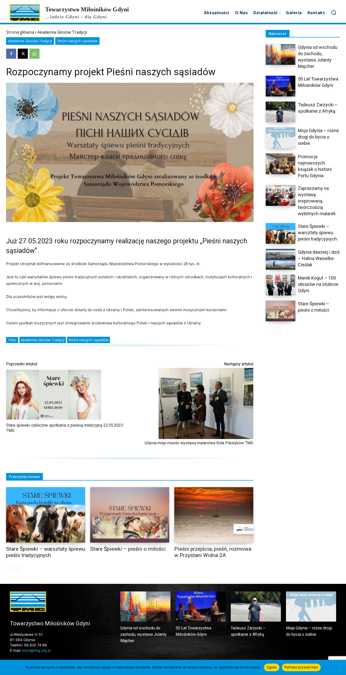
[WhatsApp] (34, 54)
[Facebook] (11, 54)
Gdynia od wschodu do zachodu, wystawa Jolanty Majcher (143, 634)
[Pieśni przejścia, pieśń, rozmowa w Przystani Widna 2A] (213, 515)
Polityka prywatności (301, 667)
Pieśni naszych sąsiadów (77, 40)
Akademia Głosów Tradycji (62, 32)
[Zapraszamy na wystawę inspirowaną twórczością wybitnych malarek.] (280, 195)
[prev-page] (9, 568)
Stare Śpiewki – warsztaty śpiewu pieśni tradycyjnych (317, 233)
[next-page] (17, 568)
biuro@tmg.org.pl (36, 650)
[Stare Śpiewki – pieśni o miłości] (129, 515)
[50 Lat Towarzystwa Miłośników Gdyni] (280, 86)
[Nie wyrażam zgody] (339, 667)
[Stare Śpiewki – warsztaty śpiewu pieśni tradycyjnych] (45, 515)
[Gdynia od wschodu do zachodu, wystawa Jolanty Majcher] (280, 54)
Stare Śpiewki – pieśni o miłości (128, 549)
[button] (333, 12)
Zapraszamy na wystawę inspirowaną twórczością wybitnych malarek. (317, 201)
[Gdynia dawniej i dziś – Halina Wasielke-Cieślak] (280, 259)
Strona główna (20, 32)
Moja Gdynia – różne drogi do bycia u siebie (318, 137)
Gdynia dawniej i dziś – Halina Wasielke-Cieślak (319, 258)
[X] (23, 54)
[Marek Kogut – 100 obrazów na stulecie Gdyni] (280, 285)
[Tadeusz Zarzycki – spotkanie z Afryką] (280, 112)
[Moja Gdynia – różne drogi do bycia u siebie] (280, 137)
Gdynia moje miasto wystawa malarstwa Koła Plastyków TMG (199, 443)
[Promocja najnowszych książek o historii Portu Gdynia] (280, 163)
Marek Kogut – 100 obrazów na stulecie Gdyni (318, 284)
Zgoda (271, 667)
